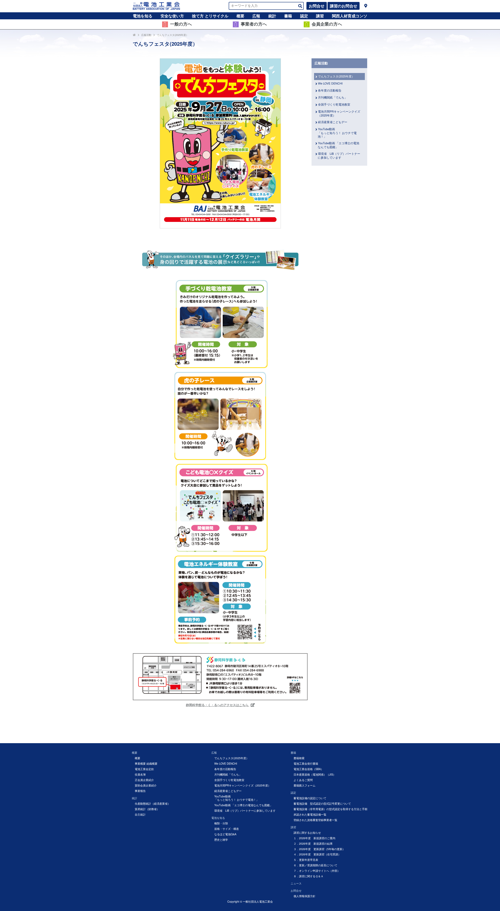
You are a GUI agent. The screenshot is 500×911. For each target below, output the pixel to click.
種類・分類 (221, 823)
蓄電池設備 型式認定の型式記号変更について (322, 803)
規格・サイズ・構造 (226, 829)
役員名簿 (140, 774)
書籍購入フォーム (304, 785)
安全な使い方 (172, 16)
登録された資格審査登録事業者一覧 (315, 820)
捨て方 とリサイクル (210, 16)
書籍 (288, 16)
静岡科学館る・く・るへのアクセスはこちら (217, 705)
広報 (256, 16)
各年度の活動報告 (329, 90)
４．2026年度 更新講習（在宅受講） (317, 854)
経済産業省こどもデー (332, 122)
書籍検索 (299, 758)
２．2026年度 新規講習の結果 (313, 843)
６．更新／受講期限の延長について (315, 865)
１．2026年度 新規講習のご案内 (314, 838)
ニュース (296, 883)
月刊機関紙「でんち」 (332, 97)
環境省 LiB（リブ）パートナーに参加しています (339, 155)
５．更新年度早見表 (306, 860)
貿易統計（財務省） (147, 809)
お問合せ (316, 6)
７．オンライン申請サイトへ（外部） (317, 871)
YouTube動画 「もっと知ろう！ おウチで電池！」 (337, 132)
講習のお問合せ (343, 6)
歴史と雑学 (221, 840)
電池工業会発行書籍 (306, 763)
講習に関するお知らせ (307, 832)
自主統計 (140, 814)
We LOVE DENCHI (330, 83)
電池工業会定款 (144, 769)
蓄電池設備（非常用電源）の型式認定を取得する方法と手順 (330, 809)
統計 (272, 16)
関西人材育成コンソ (349, 16)
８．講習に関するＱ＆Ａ (308, 876)
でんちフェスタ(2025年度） (172, 35)
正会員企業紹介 (144, 780)
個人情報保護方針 (304, 896)
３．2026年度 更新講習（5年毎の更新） (319, 849)
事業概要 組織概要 (146, 763)
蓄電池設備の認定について (310, 798)
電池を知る (142, 16)
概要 (240, 16)
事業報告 (140, 791)
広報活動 (146, 35)
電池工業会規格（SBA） (308, 769)
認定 (304, 16)
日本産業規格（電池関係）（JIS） (315, 774)
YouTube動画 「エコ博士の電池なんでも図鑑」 (338, 145)
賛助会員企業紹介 (146, 785)
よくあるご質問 (303, 780)
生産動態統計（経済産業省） (152, 803)
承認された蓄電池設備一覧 (310, 814)
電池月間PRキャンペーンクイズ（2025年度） (339, 113)
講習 (320, 16)
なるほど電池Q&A (225, 834)
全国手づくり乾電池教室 (334, 104)
